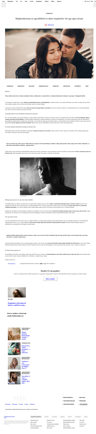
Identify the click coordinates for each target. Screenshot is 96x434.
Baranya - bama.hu (34, 422)
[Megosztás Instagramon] (19, 321)
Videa (26, 1)
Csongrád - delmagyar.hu (35, 427)
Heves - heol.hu (49, 427)
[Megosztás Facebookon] (86, 91)
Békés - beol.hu (33, 423)
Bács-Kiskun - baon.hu (34, 420)
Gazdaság (54, 416)
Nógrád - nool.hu (66, 423)
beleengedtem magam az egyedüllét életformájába (57, 212)
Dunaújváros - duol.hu (50, 420)
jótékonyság (26, 343)
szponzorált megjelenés (26, 358)
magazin (31, 86)
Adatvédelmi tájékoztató (69, 400)
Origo (3, 1)
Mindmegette (10, 1)
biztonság (66, 86)
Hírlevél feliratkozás (68, 397)
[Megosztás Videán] (28, 321)
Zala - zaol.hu (82, 425)
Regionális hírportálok (36, 416)
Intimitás (78, 86)
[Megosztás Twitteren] (89, 91)
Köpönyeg (59, 1)
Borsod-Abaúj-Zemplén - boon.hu (36, 425)
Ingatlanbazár (39, 1)
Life (17, 1)
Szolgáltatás (78, 416)
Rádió (85, 416)
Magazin (62, 416)
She (21, 1)
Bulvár (69, 416)
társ (86, 86)
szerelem (49, 13)
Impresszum (82, 397)
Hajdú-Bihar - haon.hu (50, 425)
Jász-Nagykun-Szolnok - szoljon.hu (69, 420)
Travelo (31, 1)
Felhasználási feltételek (68, 404)
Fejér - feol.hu (49, 422)
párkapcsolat (43, 86)
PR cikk (10, 299)
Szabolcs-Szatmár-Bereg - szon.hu (69, 427)
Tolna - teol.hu (82, 420)
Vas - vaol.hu (82, 422)
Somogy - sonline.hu (66, 425)
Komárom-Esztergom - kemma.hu (68, 422)
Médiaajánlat (82, 400)
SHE (41, 263)
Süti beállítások (83, 404)
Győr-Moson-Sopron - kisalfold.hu (53, 423)
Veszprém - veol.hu (83, 423)
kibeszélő (21, 86)
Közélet (46, 416)
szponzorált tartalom (26, 329)
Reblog (52, 1)
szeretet (56, 86)
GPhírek (46, 1)
